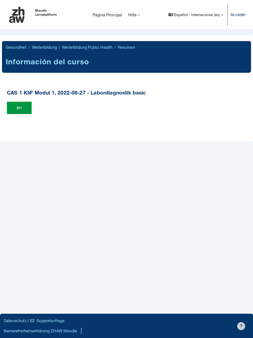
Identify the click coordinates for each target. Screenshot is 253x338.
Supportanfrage (50, 320)
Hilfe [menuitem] (132, 14)
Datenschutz (15, 320)
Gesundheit (16, 47)
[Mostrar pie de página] (241, 326)
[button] (195, 14)
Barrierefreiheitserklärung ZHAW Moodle (40, 330)
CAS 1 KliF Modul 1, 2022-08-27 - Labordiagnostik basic (76, 93)
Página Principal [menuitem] (107, 14)
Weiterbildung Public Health (87, 47)
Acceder (238, 14)
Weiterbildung (44, 47)
